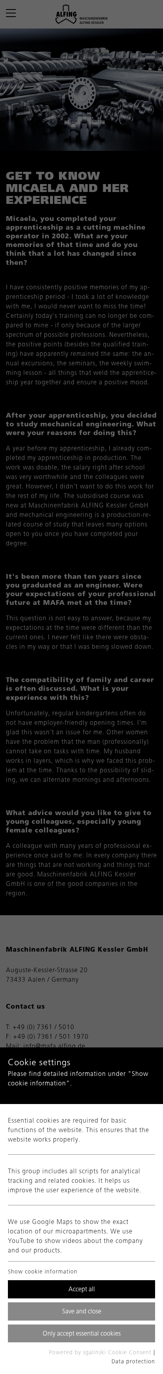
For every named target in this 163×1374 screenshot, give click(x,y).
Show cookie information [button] (44, 1271)
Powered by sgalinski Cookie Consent (101, 1352)
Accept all (81, 1289)
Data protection (133, 1361)
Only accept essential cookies (82, 1333)
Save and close (81, 1311)
